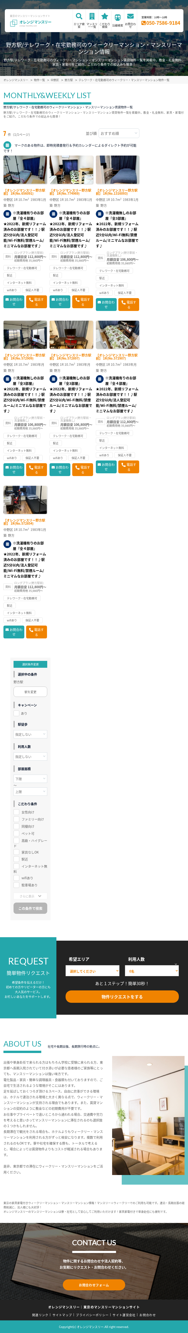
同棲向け (28, 826)
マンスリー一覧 (91, 25)
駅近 (25, 859)
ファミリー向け (33, 819)
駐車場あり (30, 885)
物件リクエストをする (122, 997)
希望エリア (79, 959)
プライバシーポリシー (92, 1314)
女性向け (28, 812)
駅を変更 (30, 692)
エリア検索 (79, 25)
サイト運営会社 (124, 1314)
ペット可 (28, 833)
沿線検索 (117, 25)
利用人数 (136, 959)
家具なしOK (30, 852)
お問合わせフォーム (94, 1285)
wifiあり (27, 878)
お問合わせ (130, 25)
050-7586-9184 (163, 22)
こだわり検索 (104, 25)
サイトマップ (62, 1314)
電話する (39, 302)
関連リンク (40, 1314)
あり (24, 713)
